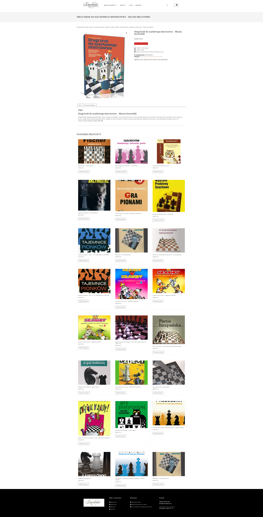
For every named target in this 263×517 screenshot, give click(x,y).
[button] (126, 33)
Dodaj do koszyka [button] (158, 171)
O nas (131, 5)
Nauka (122, 5)
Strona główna (80, 27)
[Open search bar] (167, 5)
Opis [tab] (80, 105)
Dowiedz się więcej (84, 171)
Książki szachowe (99, 27)
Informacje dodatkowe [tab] (89, 105)
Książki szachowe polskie (112, 27)
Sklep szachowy (109, 5)
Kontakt (138, 5)
